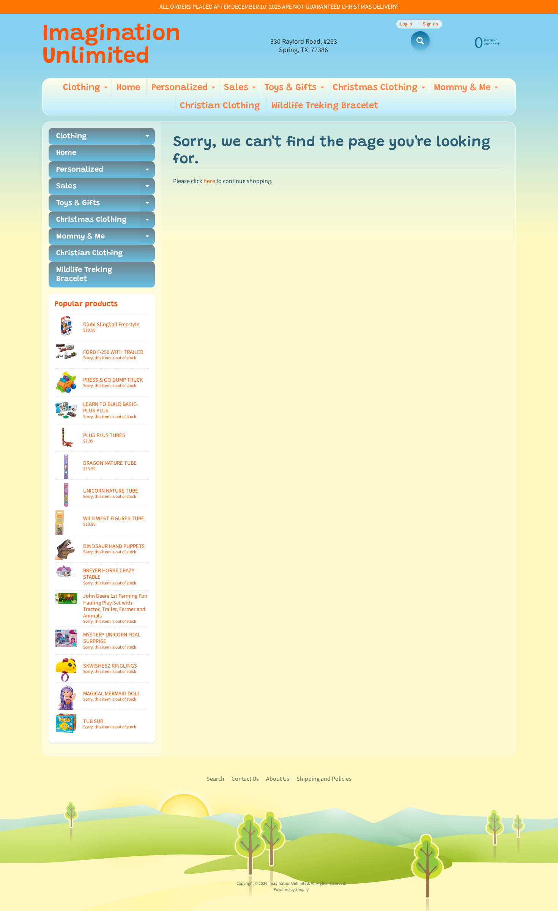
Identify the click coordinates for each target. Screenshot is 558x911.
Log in (406, 24)
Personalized (184, 90)
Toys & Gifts (295, 90)
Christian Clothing (220, 106)
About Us (277, 779)
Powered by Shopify (291, 889)
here (209, 181)
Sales (241, 90)
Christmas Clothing (380, 90)
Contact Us (245, 779)
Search (215, 779)
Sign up (430, 24)
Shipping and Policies (324, 779)
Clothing (86, 90)
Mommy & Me (467, 90)
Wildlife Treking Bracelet (324, 106)
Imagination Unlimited (111, 46)
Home (128, 87)
